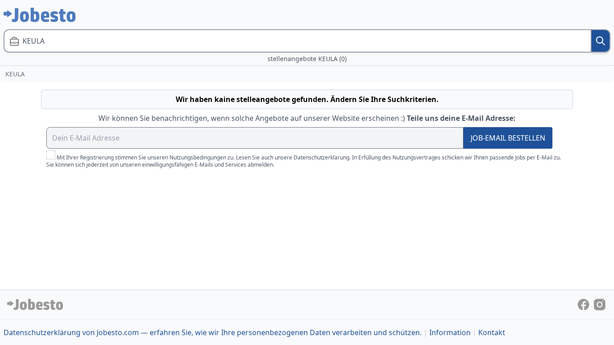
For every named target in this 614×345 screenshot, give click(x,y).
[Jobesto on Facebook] (584, 304)
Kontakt (491, 332)
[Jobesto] (40, 15)
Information (450, 332)
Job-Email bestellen (508, 138)
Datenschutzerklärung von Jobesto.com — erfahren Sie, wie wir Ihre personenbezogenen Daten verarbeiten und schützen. (213, 332)
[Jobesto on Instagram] (599, 304)
